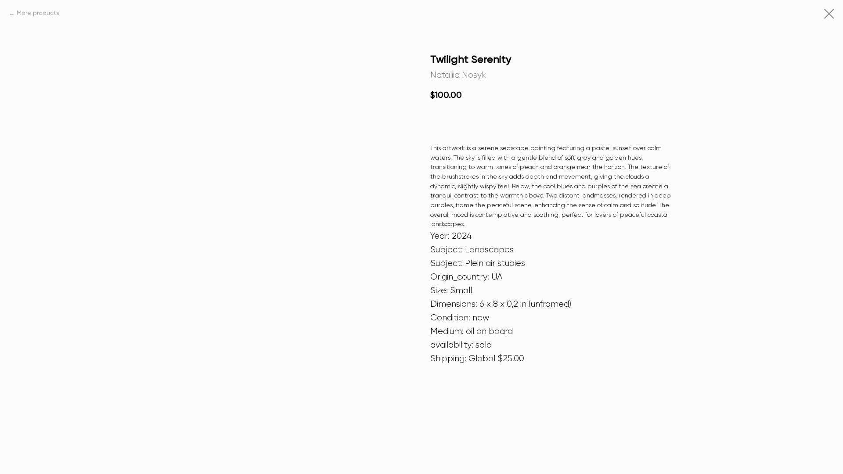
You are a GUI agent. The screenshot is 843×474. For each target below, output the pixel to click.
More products (38, 13)
